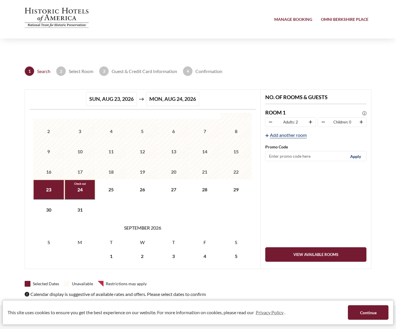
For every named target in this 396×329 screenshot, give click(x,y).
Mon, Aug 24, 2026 (172, 99)
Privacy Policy (270, 312)
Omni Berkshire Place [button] (344, 19)
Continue (368, 312)
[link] (315, 254)
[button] (58, 18)
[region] (143, 189)
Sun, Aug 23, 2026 (111, 99)
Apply (355, 156)
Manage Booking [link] (293, 19)
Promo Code (276, 146)
